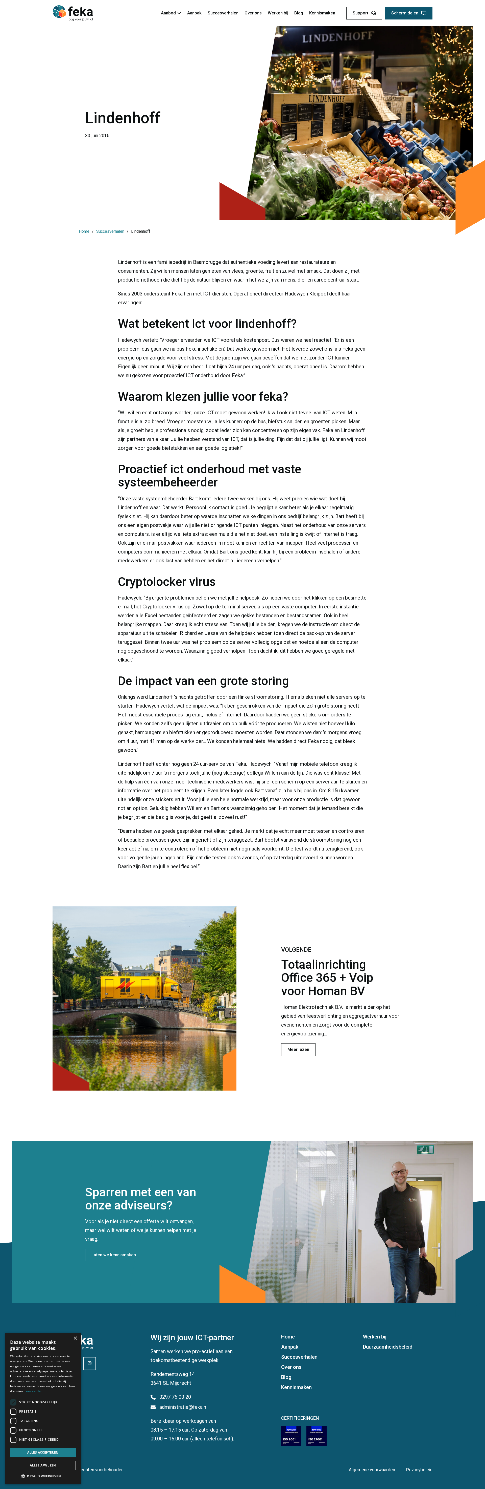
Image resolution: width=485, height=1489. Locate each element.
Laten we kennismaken (113, 1254)
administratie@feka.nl (183, 1407)
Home (84, 231)
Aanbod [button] (168, 12)
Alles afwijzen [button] (43, 1465)
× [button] (75, 1338)
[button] (43, 1476)
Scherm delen (404, 12)
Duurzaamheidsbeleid (388, 1347)
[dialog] (43, 1408)
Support (360, 12)
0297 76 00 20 (175, 1397)
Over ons (253, 12)
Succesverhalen (223, 12)
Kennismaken (322, 12)
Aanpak (194, 12)
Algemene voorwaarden (372, 1469)
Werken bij (278, 12)
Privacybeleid (419, 1469)
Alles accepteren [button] (42, 1452)
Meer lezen (298, 1049)
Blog (298, 12)
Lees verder (33, 1391)
